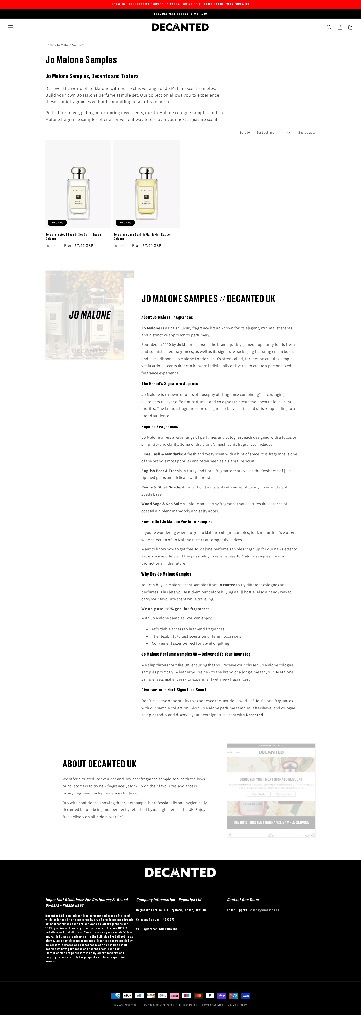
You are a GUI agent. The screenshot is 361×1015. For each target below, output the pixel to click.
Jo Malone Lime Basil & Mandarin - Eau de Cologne (141, 236)
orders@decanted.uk (264, 910)
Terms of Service (212, 1004)
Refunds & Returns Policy (158, 1004)
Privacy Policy (188, 1004)
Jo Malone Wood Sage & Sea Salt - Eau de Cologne (73, 236)
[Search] (329, 27)
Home (49, 45)
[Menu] (10, 27)
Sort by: (245, 132)
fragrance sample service (162, 778)
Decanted (130, 1004)
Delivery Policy (237, 1004)
